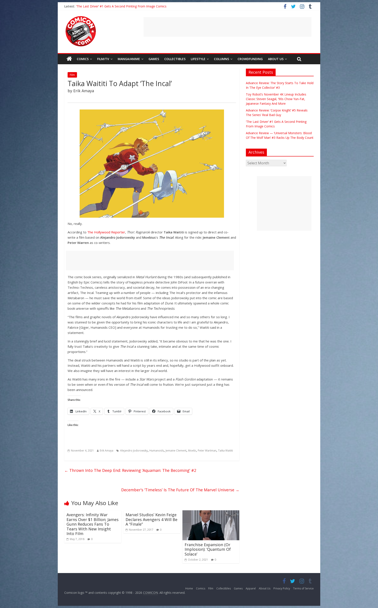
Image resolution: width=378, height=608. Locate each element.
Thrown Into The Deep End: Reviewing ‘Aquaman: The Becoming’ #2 (130, 470)
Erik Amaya (106, 450)
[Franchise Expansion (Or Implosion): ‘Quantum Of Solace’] (210, 513)
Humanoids (156, 450)
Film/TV (103, 59)
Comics (83, 59)
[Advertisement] (228, 27)
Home (189, 588)
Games (154, 59)
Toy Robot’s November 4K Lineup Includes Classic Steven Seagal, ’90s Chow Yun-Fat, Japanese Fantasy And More (276, 99)
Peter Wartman (207, 450)
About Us (276, 59)
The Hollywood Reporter (106, 232)
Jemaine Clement (176, 450)
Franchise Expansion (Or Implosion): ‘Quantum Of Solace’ (208, 549)
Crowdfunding (250, 59)
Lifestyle (198, 59)
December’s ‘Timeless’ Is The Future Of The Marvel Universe (180, 489)
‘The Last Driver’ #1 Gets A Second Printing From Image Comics (121, 6)
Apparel (251, 588)
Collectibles (175, 59)
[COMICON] (80, 17)
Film (72, 75)
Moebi (192, 450)
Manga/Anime (129, 59)
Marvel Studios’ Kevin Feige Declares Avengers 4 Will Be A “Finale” (151, 519)
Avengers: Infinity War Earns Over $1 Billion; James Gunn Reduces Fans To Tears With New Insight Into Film (92, 524)
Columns (221, 59)
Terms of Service (303, 588)
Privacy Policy (281, 588)
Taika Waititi (225, 450)
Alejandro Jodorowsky (134, 450)
